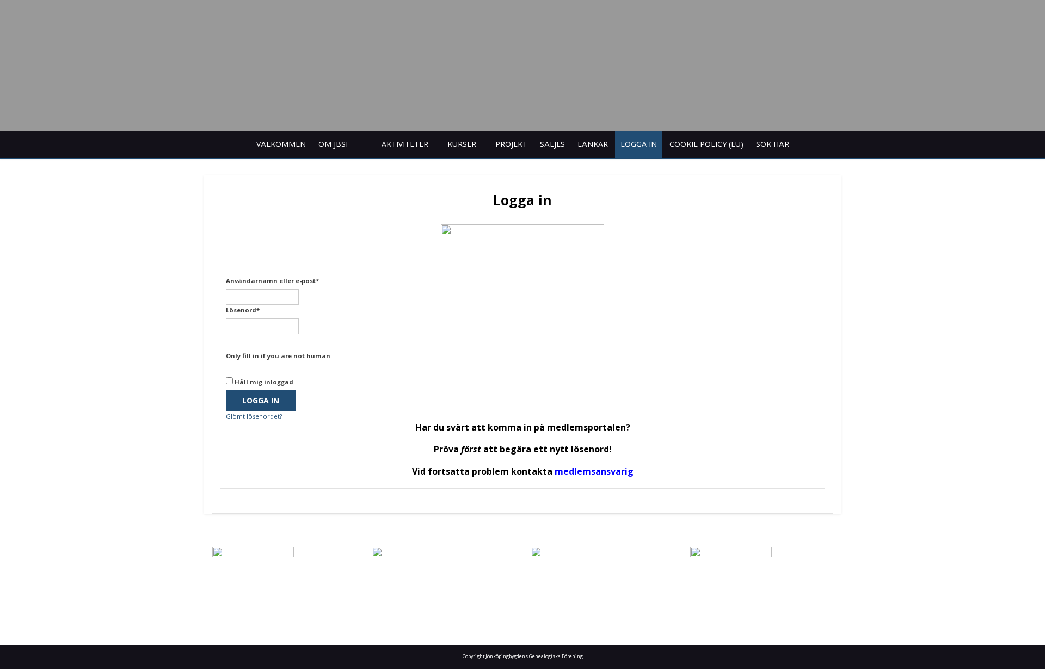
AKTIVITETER (405, 144)
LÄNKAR (592, 144)
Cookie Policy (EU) (706, 144)
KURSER (461, 144)
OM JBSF (334, 144)
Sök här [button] (772, 144)
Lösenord (243, 310)
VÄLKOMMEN (281, 144)
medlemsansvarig (594, 471)
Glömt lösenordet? (254, 416)
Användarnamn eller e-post (272, 281)
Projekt (511, 144)
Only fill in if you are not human (278, 356)
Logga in (638, 144)
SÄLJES (552, 144)
